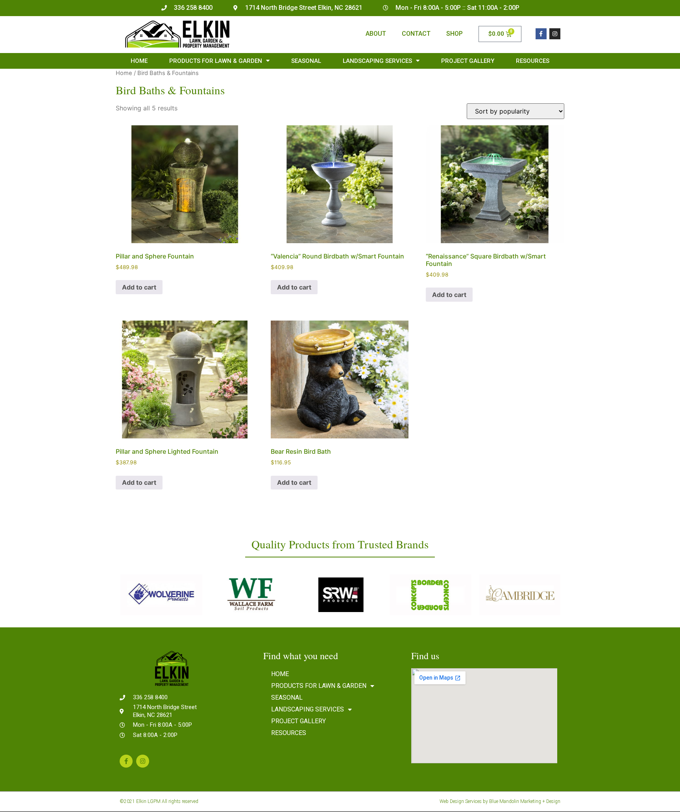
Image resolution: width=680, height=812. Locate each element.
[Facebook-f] (541, 33)
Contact (416, 33)
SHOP (454, 33)
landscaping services (377, 60)
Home (124, 73)
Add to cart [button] (139, 287)
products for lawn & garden (215, 60)
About (376, 33)
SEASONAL (306, 60)
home (139, 60)
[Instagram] (554, 33)
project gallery (467, 60)
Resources (532, 60)
